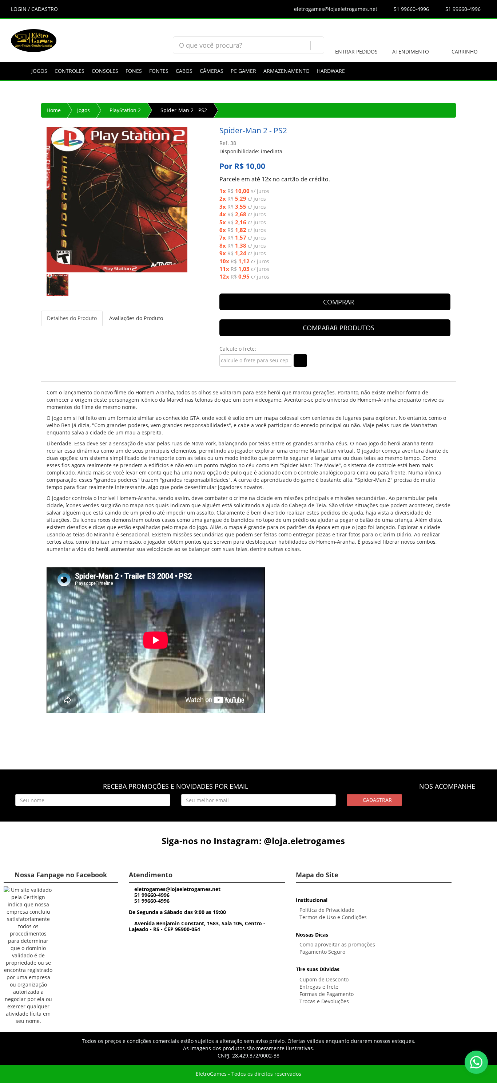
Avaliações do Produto (136, 318)
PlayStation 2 (125, 110)
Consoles (105, 70)
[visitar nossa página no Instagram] (447, 804)
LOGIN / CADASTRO (34, 8)
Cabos (184, 70)
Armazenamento (286, 70)
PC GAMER (243, 70)
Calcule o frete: (237, 348)
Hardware (331, 70)
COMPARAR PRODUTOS (337, 327)
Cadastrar (376, 799)
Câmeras (211, 70)
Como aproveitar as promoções (337, 944)
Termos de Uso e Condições (333, 917)
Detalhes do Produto (72, 318)
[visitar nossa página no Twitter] (461, 804)
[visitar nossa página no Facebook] (434, 804)
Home (54, 110)
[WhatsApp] (476, 1062)
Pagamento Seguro (322, 951)
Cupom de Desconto (324, 979)
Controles (69, 70)
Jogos (39, 70)
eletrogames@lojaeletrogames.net (335, 8)
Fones (134, 70)
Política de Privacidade (326, 909)
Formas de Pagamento (326, 994)
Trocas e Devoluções (324, 1001)
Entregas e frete (318, 986)
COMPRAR (337, 302)
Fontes (158, 70)
